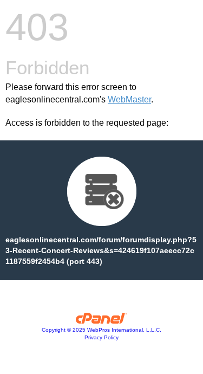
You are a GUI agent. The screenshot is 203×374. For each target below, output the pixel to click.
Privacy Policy (101, 337)
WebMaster (129, 99)
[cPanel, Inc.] (101, 321)
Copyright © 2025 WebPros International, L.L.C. (101, 330)
